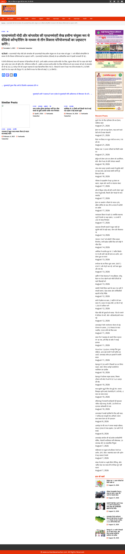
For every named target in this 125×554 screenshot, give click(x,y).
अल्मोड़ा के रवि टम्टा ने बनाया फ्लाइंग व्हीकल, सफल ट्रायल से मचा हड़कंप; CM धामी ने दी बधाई (109, 428)
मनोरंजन (34, 18)
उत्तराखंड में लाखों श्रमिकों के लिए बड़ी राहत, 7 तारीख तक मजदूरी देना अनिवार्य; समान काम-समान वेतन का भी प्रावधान (109, 416)
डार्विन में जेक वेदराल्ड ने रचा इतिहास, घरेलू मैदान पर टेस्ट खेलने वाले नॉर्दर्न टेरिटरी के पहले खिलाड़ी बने (108, 278)
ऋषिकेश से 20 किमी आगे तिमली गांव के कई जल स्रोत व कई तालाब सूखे (77, 109)
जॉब (69, 18)
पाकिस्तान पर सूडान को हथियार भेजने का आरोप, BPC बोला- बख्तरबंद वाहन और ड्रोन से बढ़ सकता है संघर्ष (109, 452)
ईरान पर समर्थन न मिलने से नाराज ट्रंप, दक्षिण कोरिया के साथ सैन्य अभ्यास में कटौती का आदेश (108, 205)
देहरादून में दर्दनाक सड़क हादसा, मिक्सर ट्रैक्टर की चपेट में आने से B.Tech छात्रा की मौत (108, 379)
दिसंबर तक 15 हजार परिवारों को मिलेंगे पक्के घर (19, 1)
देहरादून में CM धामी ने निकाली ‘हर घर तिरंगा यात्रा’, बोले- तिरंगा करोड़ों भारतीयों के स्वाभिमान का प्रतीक (109, 367)
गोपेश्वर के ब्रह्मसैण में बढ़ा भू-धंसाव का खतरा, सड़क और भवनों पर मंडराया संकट (114, 493)
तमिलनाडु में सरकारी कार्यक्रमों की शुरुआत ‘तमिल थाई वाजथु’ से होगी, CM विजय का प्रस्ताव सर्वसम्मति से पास (108, 403)
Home (3, 23)
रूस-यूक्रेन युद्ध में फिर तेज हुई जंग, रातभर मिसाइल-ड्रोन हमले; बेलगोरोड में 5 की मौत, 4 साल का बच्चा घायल (109, 391)
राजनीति (26, 18)
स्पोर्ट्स (48, 18)
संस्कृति (84, 18)
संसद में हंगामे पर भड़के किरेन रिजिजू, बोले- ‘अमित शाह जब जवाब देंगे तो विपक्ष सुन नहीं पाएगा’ (108, 465)
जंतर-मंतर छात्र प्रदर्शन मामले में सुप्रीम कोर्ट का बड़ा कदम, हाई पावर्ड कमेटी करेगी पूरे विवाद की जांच (109, 171)
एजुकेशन (41, 18)
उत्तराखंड (19, 18)
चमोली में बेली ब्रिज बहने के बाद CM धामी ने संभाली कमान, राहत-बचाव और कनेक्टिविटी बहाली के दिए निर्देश (109, 291)
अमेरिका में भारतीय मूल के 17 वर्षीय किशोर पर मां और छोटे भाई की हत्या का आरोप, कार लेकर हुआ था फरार (108, 254)
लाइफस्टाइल (56, 18)
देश (3, 18)
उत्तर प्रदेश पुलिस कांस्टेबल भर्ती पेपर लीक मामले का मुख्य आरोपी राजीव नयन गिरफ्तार (46, 109)
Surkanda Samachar (25, 48)
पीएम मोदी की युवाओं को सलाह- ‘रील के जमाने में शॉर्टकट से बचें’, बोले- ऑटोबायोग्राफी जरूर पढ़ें (109, 315)
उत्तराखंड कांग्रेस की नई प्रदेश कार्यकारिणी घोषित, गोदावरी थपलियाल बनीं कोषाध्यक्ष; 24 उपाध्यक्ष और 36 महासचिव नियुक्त (109, 440)
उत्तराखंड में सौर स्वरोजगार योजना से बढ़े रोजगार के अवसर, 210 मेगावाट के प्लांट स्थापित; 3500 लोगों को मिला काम (108, 327)
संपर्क (91, 18)
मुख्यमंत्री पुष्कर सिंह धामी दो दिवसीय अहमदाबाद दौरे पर (20, 85)
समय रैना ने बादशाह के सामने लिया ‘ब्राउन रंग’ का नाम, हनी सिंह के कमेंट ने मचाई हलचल (108, 340)
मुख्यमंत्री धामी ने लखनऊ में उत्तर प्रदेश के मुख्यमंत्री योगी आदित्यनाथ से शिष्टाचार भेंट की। (62, 94)
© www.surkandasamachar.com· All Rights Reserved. (62, 552)
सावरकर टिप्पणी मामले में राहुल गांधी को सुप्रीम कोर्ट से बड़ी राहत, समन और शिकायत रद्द (109, 229)
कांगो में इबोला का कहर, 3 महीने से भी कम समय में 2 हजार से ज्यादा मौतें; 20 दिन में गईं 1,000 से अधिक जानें (108, 303)
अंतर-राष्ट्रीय (10, 18)
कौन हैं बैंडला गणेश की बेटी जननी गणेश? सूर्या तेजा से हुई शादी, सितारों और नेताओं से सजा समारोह (109, 193)
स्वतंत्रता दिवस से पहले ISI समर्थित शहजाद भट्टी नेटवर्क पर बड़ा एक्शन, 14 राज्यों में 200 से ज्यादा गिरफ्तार (109, 217)
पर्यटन (63, 18)
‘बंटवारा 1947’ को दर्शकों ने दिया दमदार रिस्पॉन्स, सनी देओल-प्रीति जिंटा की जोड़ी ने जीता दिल (109, 242)
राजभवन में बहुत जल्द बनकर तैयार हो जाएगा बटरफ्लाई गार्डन (15, 132)
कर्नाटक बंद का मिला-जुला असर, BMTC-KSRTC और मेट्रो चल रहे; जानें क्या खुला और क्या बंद (108, 266)
